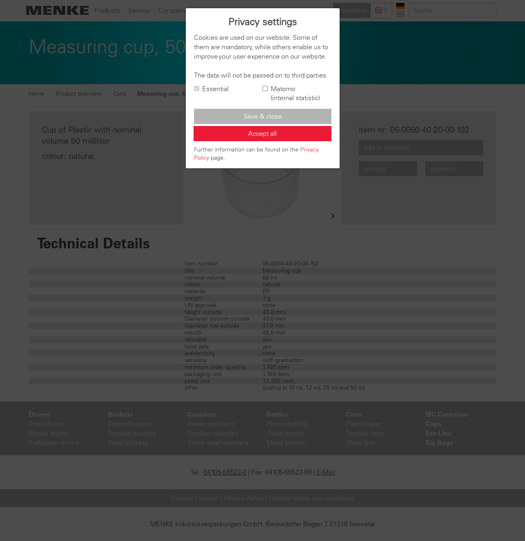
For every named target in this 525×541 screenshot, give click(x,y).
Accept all (262, 133)
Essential (215, 89)
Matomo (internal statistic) (295, 93)
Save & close (263, 116)
